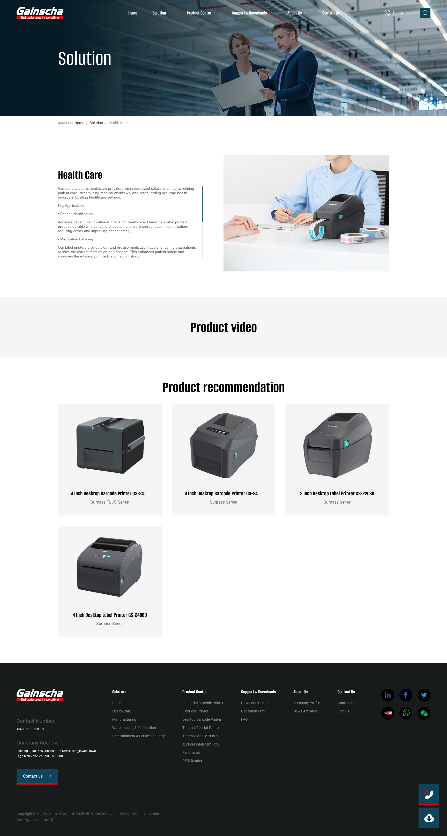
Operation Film (253, 711)
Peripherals (191, 752)
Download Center (255, 703)
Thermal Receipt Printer (201, 728)
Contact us (33, 776)
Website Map (130, 814)
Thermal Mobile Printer (200, 736)
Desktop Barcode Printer (201, 719)
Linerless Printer (195, 711)
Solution (159, 13)
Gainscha (151, 814)
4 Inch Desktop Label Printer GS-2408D (110, 615)
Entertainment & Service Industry (138, 736)
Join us (343, 711)
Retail (116, 703)
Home (132, 13)
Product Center (199, 13)
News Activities (305, 711)
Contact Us (331, 13)
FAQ (244, 719)
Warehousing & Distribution (134, 728)
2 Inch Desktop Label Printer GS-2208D (337, 493)
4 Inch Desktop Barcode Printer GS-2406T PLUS (116, 493)
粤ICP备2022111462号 (35, 820)
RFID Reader (192, 761)
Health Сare (121, 711)
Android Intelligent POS (200, 744)
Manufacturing (124, 719)
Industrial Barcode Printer (203, 703)
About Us (294, 13)
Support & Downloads (249, 13)
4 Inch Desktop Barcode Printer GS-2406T (224, 493)
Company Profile (306, 703)
